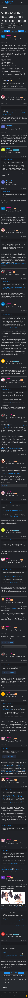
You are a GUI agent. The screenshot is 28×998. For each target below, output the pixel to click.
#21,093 (25, 634)
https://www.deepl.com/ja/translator (10, 448)
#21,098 (25, 847)
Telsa (3, 23)
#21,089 (25, 499)
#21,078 (25, 133)
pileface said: (5, 191)
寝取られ (9, 27)
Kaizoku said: (5, 107)
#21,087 (25, 421)
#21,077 (25, 103)
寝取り (13, 27)
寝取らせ (3, 27)
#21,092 (25, 606)
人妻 (21, 25)
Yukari (17, 869)
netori (14, 25)
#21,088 (25, 467)
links (21, 23)
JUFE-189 (13, 608)
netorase (9, 25)
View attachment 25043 (8, 951)
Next (20, 31)
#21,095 (25, 700)
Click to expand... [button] (14, 327)
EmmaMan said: (6, 314)
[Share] (21, 43)
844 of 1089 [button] (14, 31)
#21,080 (25, 188)
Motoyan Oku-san (11, 765)
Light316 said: (5, 789)
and (9, 647)
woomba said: (5, 240)
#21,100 (25, 940)
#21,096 (25, 745)
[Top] (24, 996)
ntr (17, 25)
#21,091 (25, 566)
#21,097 (25, 786)
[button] (2, 2)
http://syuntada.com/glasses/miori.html (11, 473)
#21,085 (25, 367)
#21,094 (25, 660)
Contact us (17, 996)
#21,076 (25, 43)
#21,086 (25, 386)
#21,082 (25, 236)
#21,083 (25, 278)
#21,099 (25, 884)
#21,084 (25, 310)
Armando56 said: (6, 159)
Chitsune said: (5, 943)
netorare (3, 25)
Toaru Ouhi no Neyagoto (11, 771)
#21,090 (25, 536)
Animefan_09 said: (6, 703)
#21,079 (25, 156)
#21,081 (25, 215)
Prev (7, 31)
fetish (17, 23)
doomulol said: (5, 540)
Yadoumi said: (5, 503)
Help (21, 996)
